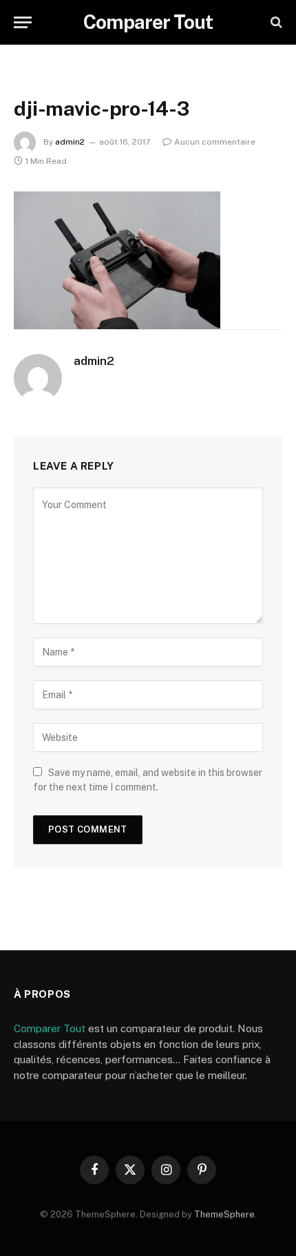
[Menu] (23, 22)
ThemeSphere (224, 1214)
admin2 (70, 142)
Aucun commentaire (214, 142)
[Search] (275, 22)
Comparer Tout (49, 1028)
